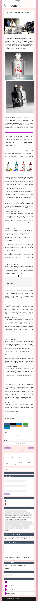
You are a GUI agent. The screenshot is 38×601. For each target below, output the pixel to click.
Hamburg (18, 517)
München (18, 523)
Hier (5, 565)
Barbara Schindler (15, 15)
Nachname (5, 483)
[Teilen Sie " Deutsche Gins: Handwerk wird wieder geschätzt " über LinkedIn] (20, 443)
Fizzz (29, 415)
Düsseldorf (27, 513)
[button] (7, 424)
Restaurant (31, 523)
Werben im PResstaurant (19, 599)
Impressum (27, 599)
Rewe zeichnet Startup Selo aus (30, 459)
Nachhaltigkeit (24, 523)
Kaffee (6, 519)
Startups (17, 526)
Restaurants (7, 526)
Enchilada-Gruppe (8, 515)
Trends (6, 528)
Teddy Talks (27, 526)
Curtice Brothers (8, 513)
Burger (21, 511)
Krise (15, 519)
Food (30, 515)
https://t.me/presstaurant (21, 537)
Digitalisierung (21, 513)
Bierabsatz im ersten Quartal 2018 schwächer (22, 459)
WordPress (18, 598)
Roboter (12, 526)
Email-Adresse (6, 488)
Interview (29, 517)
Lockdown (22, 521)
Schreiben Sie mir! (11, 558)
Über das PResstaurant (12, 599)
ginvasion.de (26, 117)
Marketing (7, 523)
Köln (18, 519)
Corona (25, 511)
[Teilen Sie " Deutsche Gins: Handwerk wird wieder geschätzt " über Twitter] (19, 443)
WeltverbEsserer (19, 528)
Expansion (26, 515)
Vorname (5, 478)
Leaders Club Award (9, 521)
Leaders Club (23, 519)
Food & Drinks (26, 15)
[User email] (6, 440)
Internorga (24, 517)
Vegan (10, 528)
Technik (21, 526)
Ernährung (15, 515)
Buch (17, 511)
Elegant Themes (10, 598)
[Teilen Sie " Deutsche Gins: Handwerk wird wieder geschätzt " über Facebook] (17, 443)
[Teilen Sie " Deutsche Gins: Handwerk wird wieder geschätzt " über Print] (24, 443)
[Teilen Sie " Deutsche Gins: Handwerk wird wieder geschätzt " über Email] (22, 443)
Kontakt (24, 599)
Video (14, 528)
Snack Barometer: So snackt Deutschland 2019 (8, 460)
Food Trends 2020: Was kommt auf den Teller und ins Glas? (15, 460)
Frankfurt (7, 517)
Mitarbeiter (13, 523)
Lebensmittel (16, 521)
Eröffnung (21, 515)
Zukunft (6, 530)
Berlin (6, 511)
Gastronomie (13, 517)
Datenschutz (30, 599)
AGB (33, 599)
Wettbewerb (26, 528)
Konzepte (11, 519)
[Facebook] (4, 440)
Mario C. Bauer (28, 521)
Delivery (14, 513)
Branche (13, 511)
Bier (9, 511)
